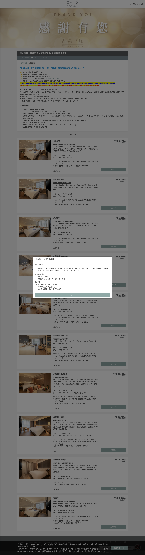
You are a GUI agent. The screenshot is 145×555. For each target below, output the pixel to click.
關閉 (72, 295)
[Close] (109, 259)
